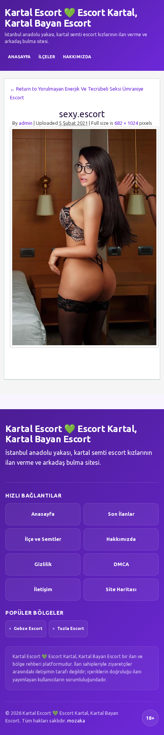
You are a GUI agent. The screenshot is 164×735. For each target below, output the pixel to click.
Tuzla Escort (70, 628)
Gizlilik (43, 564)
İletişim (43, 589)
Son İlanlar (121, 514)
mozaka (76, 720)
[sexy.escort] (82, 237)
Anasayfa (19, 56)
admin (25, 123)
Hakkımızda (77, 56)
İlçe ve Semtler (43, 539)
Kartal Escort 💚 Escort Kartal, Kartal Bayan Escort (71, 18)
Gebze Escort (28, 628)
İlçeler (47, 56)
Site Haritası (121, 589)
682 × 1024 (126, 123)
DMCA (121, 564)
